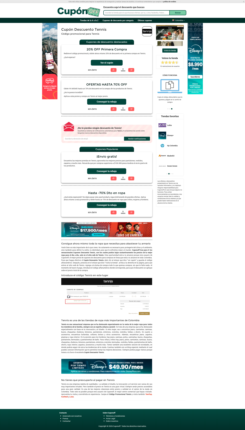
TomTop (148, 394)
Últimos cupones (145, 20)
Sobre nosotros (112, 421)
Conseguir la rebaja (107, 101)
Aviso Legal (110, 418)
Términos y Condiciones (115, 416)
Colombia (179, 20)
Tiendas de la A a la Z (89, 20)
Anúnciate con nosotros (72, 416)
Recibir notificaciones (137, 138)
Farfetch (64, 397)
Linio (72, 397)
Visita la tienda (170, 50)
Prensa (65, 418)
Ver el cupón (106, 62)
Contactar (67, 421)
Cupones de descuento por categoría (118, 20)
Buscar (178, 12)
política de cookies (169, 2)
